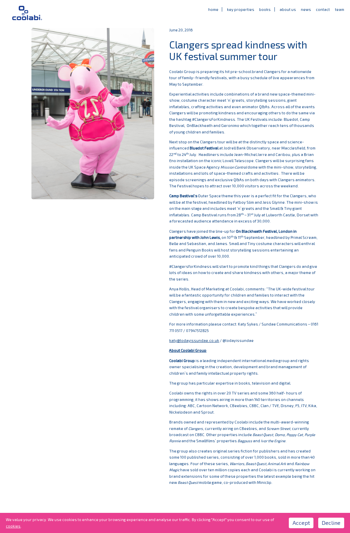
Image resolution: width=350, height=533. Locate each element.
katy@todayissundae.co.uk (194, 340)
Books (265, 9)
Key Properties (240, 9)
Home (213, 9)
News (306, 9)
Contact (323, 9)
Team (339, 9)
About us (288, 9)
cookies (13, 526)
